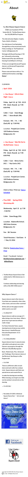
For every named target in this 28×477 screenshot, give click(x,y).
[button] (2, 2)
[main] (14, 8)
